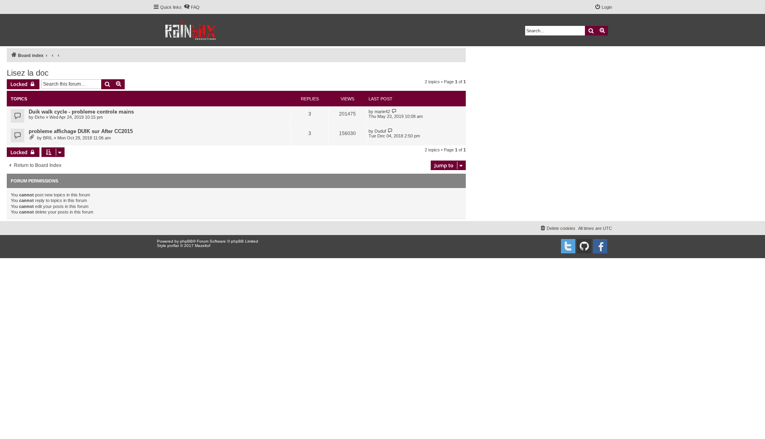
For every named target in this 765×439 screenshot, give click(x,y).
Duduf (380, 131)
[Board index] (191, 30)
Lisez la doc (28, 73)
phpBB (186, 241)
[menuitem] (192, 7)
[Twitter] (568, 246)
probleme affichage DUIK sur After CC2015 (81, 131)
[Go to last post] (394, 111)
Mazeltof (202, 245)
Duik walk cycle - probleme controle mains (81, 112)
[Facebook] (600, 246)
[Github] (584, 246)
